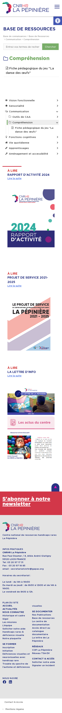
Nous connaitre (13, 612)
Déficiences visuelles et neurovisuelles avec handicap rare (16, 657)
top (55, 487)
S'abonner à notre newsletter (26, 501)
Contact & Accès (43, 659)
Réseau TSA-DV (41, 653)
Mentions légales (14, 709)
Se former (9, 644)
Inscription (8, 647)
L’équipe (7, 625)
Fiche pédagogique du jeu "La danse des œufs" (30, 70)
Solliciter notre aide (13, 628)
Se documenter (42, 611)
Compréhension (31, 39)
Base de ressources (43, 618)
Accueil (7, 606)
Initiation (7, 651)
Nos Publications (41, 615)
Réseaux (37, 646)
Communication (13, 39)
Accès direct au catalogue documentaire (41, 631)
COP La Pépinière (42, 650)
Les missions (9, 622)
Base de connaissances (14, 36)
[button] (57, 20)
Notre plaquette (11, 638)
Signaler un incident (43, 665)
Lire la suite (14, 178)
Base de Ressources (39, 36)
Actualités (9, 609)
